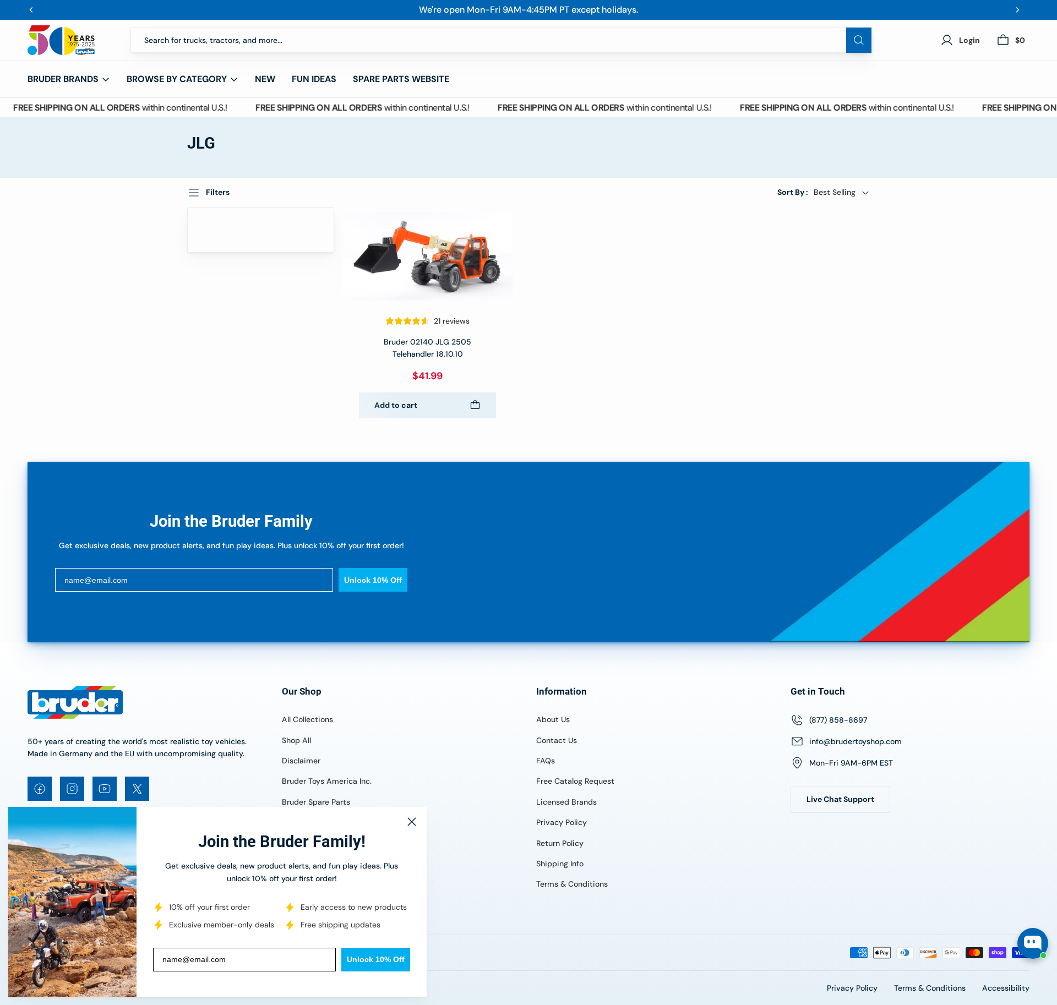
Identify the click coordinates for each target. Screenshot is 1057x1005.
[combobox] (501, 40)
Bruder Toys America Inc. (327, 781)
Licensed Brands (566, 802)
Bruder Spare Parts (316, 802)
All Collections (307, 719)
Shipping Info (560, 864)
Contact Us (556, 740)
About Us (553, 719)
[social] (40, 789)
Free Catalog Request (575, 781)
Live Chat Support (840, 799)
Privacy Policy (561, 822)
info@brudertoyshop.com (855, 741)
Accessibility (1005, 988)
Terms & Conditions (572, 884)
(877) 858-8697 (838, 720)
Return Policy (560, 843)
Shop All (296, 740)
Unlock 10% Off (376, 959)
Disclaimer (301, 761)
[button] (823, 192)
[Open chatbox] (1032, 943)
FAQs (545, 761)
